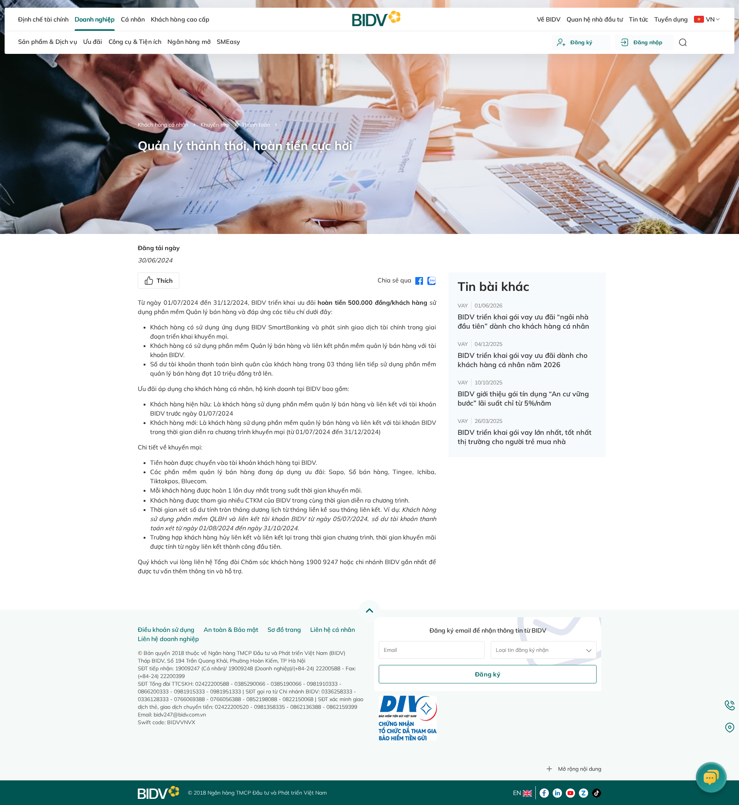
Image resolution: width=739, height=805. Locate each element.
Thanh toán (256, 124)
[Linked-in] (557, 792)
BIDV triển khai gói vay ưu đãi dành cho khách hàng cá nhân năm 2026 (522, 360)
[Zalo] (583, 792)
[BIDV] (159, 792)
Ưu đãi (92, 41)
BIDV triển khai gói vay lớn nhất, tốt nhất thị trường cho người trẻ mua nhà (525, 437)
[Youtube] (570, 792)
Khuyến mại (215, 124)
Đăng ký (581, 42)
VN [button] (710, 19)
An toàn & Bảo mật (231, 629)
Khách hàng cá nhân (163, 124)
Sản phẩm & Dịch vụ (47, 41)
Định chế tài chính (43, 19)
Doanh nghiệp (95, 19)
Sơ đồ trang (284, 629)
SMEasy (228, 41)
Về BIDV (548, 19)
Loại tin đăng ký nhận (522, 649)
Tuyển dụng (671, 19)
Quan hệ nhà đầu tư (595, 19)
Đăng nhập (648, 42)
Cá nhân (133, 19)
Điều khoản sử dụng (166, 629)
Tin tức (638, 19)
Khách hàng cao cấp (180, 19)
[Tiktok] (596, 792)
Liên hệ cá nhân (332, 629)
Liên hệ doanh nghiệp (168, 639)
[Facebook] (544, 792)
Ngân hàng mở (189, 41)
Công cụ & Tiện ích (135, 41)
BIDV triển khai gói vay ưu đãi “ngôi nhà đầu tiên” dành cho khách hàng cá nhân (523, 321)
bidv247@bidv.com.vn (180, 714)
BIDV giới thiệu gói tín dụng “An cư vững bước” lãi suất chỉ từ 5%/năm (523, 398)
